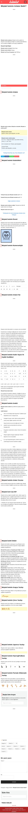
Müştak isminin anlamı (23, 746)
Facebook (7, 156)
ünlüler (23, 748)
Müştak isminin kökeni (11, 748)
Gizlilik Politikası (16, 808)
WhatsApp (11, 156)
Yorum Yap (17, 156)
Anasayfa (3, 787)
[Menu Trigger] (25, 2)
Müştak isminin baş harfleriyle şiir (4, 748)
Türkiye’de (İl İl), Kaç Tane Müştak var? (14, 153)
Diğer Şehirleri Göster (14, 201)
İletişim (10, 808)
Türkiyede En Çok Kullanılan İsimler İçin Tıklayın (14, 214)
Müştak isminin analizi (16, 746)
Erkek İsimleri (11, 743)
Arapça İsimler (4, 743)
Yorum (2, 760)
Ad (1, 774)
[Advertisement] (14, 24)
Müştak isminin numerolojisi (18, 748)
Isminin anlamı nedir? (14, 2)
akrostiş (3, 746)
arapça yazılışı (9, 746)
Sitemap (21, 808)
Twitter (2, 156)
